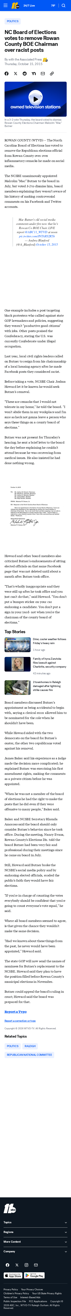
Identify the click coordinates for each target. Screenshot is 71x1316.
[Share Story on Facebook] (6, 73)
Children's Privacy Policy (16, 1293)
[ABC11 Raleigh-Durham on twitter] (17, 1265)
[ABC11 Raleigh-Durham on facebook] (7, 1265)
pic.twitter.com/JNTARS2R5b (37, 236)
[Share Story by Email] (42, 73)
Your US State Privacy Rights (47, 1293)
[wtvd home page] (10, 1208)
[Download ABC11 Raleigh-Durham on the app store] (13, 1275)
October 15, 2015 (47, 244)
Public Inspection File (15, 1301)
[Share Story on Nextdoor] (33, 73)
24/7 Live (29, 6)
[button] (5, 5)
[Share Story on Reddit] (24, 73)
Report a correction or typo (20, 1021)
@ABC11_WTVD (36, 232)
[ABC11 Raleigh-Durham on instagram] (26, 1265)
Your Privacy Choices (32, 1289)
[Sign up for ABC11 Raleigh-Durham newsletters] (36, 1265)
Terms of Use (10, 1297)
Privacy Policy (11, 1289)
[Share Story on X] (15, 73)
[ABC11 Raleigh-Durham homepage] (15, 5)
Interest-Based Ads (30, 1297)
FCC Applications (38, 1301)
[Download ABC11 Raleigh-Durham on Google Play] (34, 1275)
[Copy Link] (52, 73)
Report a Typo (16, 1011)
